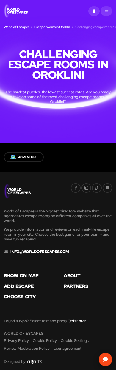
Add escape (19, 286)
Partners (76, 286)
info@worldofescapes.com (39, 251)
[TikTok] (96, 188)
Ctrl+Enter (77, 320)
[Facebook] (75, 188)
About (72, 275)
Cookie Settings (75, 340)
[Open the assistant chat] (105, 359)
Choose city (20, 297)
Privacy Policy (16, 340)
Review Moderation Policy (27, 348)
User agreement (67, 348)
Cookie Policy (45, 340)
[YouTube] (107, 188)
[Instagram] (86, 188)
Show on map (21, 275)
